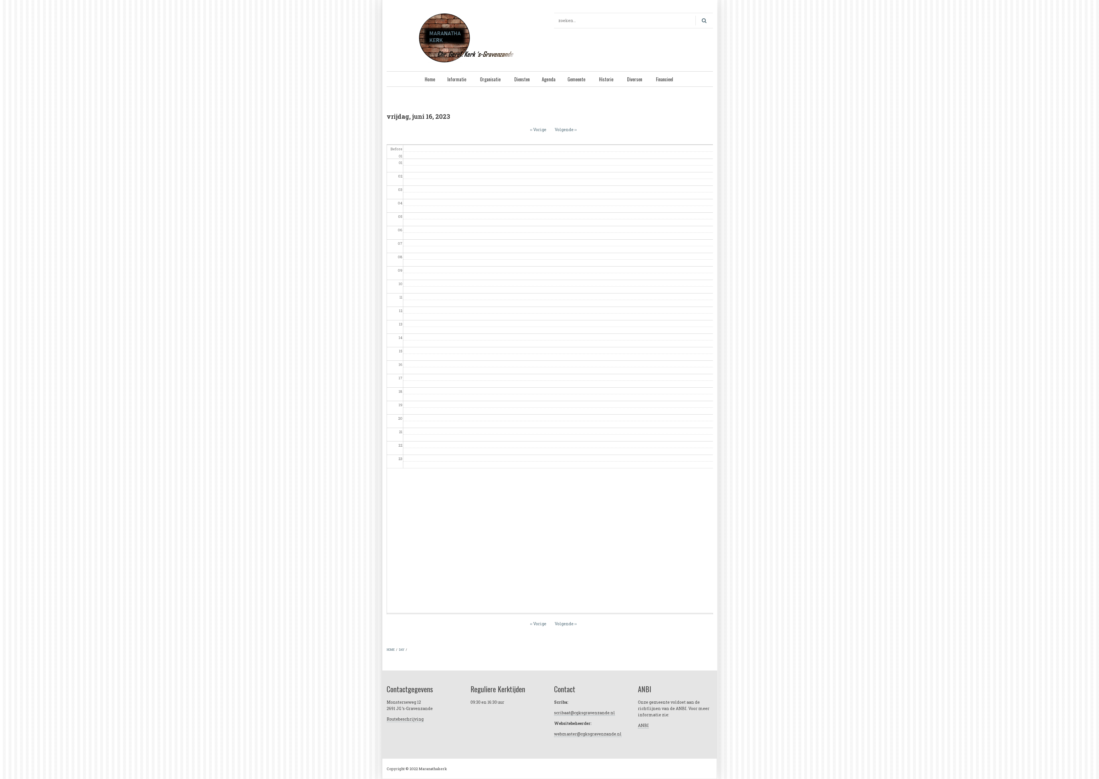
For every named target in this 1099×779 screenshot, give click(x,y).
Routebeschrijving (405, 719)
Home (430, 79)
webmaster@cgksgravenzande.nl (588, 734)
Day (401, 650)
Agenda (549, 79)
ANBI (643, 725)
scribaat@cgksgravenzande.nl (584, 712)
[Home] (466, 37)
